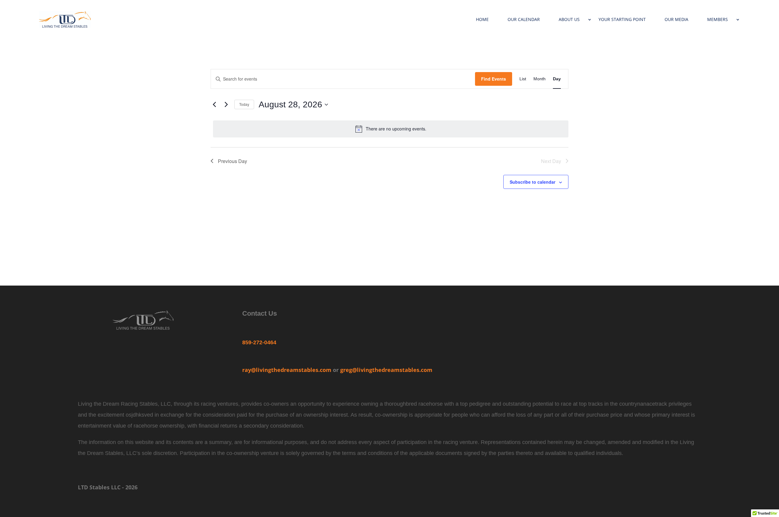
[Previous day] (214, 104)
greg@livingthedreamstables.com (386, 369)
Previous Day (232, 161)
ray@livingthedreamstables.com (286, 369)
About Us (569, 19)
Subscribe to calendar (532, 182)
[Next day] (226, 104)
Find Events (493, 79)
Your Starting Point (622, 19)
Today (244, 104)
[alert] (390, 128)
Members (717, 19)
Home (482, 19)
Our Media (676, 19)
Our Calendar (524, 19)
